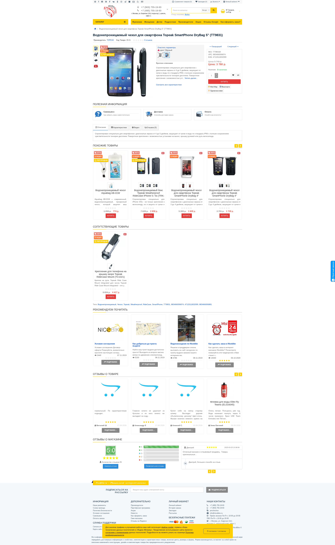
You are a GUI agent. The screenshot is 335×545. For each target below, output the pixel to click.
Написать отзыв (111, 466)
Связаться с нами (100, 527)
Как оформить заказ (139, 516)
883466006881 (205, 304)
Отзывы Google (211, 22)
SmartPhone (157, 304)
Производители (185, 22)
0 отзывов (148, 40)
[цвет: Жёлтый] (148, 185)
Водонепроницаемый (107, 304)
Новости (134, 513)
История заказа (175, 508)
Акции (198, 22)
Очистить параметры (167, 47)
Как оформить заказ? (231, 22)
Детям (159, 22)
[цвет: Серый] (155, 185)
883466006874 (177, 304)
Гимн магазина (136, 518)
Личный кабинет (175, 505)
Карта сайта (97, 529)
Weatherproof (136, 304)
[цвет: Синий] (142, 185)
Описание (101, 127)
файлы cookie (167, 527)
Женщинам (149, 22)
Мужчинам (137, 22)
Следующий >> (233, 46)
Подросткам (170, 22)
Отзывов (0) (152, 127)
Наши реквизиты (99, 505)
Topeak (127, 304)
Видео (136, 127)
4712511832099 (191, 304)
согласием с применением (117, 532)
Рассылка (173, 513)
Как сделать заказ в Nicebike (222, 344)
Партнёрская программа (140, 508)
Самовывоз (97, 516)
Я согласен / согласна (216, 531)
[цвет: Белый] (189, 185)
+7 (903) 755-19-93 (151, 7)
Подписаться (218, 490)
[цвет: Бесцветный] (110, 185)
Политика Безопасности (102, 511)
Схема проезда (99, 508)
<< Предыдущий (216, 46)
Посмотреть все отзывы (155, 466)
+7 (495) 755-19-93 (151, 10)
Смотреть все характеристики (169, 85)
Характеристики (120, 127)
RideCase (147, 304)
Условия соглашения (105, 344)
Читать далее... (191, 78)
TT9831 (167, 304)
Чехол (119, 304)
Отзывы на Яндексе (139, 521)
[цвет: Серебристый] (110, 266)
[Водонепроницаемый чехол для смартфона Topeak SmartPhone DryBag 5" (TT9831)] (95, 66)
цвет (166, 50)
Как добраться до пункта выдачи (145, 345)
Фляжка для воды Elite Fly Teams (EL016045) (224, 403)
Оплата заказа (98, 518)
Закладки (172, 511)
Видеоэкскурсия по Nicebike (184, 344)
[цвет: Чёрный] (183, 185)
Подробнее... (110, 430)
